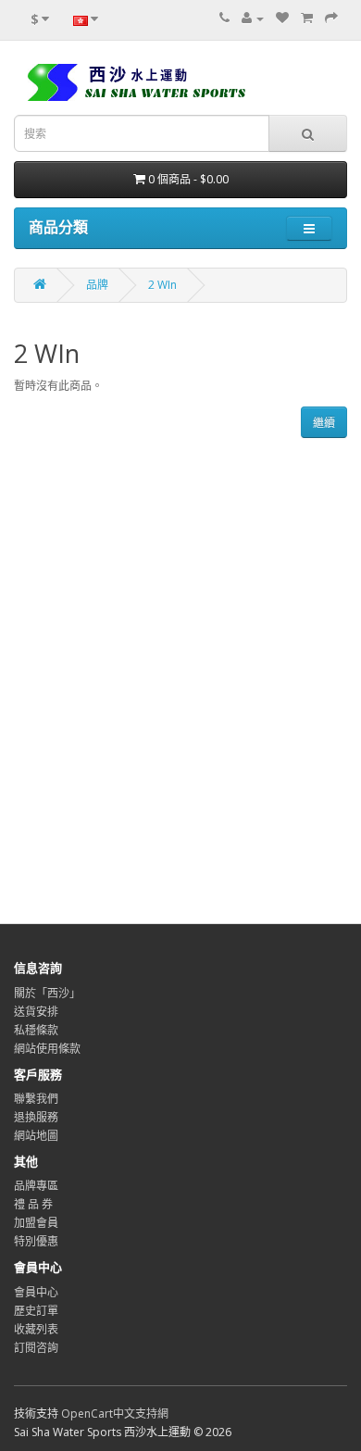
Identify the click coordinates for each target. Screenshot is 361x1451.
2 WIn (162, 285)
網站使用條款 (47, 1049)
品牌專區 (36, 1186)
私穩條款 (36, 1030)
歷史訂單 (36, 1311)
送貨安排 (36, 1011)
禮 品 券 (33, 1204)
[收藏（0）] (282, 18)
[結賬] (331, 18)
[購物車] (307, 18)
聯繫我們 (36, 1099)
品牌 (97, 285)
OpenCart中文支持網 (114, 1413)
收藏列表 (36, 1329)
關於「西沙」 (47, 993)
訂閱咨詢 (36, 1348)
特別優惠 (36, 1241)
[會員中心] (253, 18)
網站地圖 (36, 1136)
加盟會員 (36, 1223)
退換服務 (36, 1117)
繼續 (324, 423)
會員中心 (36, 1292)
